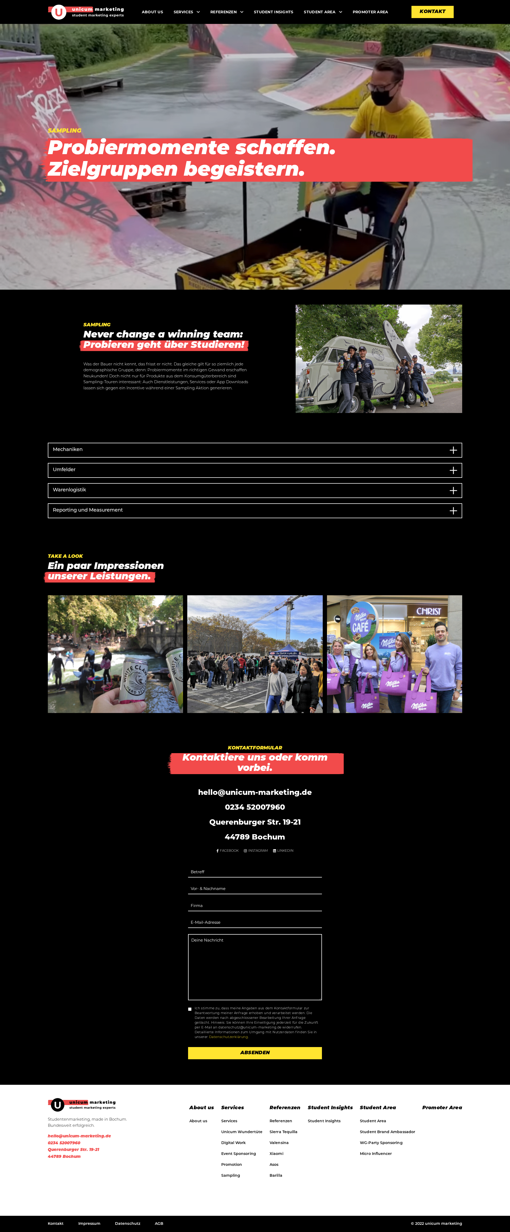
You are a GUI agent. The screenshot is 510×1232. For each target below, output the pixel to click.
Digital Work (233, 1143)
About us (152, 12)
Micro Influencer (376, 1154)
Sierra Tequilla (284, 1132)
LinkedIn (285, 851)
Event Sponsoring (238, 1154)
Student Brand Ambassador (387, 1132)
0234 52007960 (255, 807)
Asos (274, 1165)
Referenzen (223, 12)
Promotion (231, 1165)
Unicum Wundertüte (241, 1132)
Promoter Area (370, 12)
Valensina (279, 1143)
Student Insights (273, 12)
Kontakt (432, 12)
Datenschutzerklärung (228, 1037)
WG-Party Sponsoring (381, 1143)
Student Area (319, 12)
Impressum (89, 1224)
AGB (159, 1224)
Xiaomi (276, 1154)
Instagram (258, 851)
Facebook (229, 851)
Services (229, 1121)
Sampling (230, 1176)
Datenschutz (127, 1224)
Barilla (276, 1176)
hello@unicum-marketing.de (255, 792)
